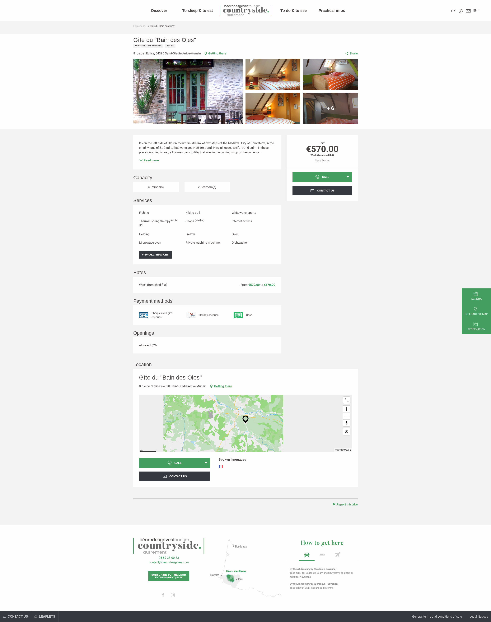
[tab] (307, 556)
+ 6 (330, 108)
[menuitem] (159, 10)
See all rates (322, 160)
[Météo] (453, 14)
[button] (475, 10)
